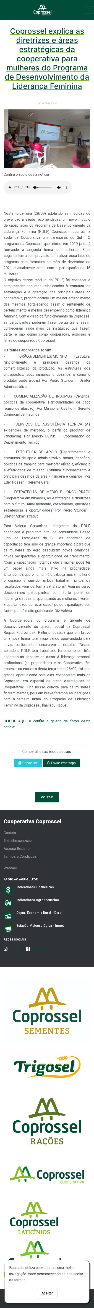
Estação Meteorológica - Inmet (40, 925)
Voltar (47, 797)
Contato (10, 833)
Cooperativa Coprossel (32, 821)
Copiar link (29, 763)
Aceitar (47, 1293)
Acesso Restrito (17, 848)
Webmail (11, 868)
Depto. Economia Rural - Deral (39, 913)
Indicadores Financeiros (35, 887)
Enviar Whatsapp (63, 763)
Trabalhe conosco (18, 840)
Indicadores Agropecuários (37, 900)
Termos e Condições (20, 856)
